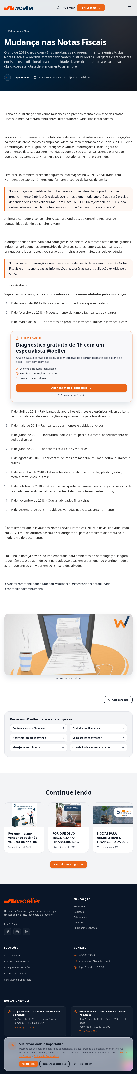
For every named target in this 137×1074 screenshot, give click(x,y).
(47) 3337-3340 (87, 955)
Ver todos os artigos (66, 864)
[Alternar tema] (58, 8)
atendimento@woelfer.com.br (95, 961)
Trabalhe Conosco (87, 927)
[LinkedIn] (26, 931)
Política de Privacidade (46, 1056)
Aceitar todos (28, 1063)
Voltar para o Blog (18, 31)
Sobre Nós (79, 906)
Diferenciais (80, 917)
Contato (78, 922)
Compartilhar (120, 699)
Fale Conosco (89, 7)
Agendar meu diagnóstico (69, 388)
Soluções (79, 911)
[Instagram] (17, 931)
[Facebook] (7, 931)
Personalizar (85, 1063)
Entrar (71, 7)
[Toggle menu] (129, 7)
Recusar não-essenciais (54, 1063)
